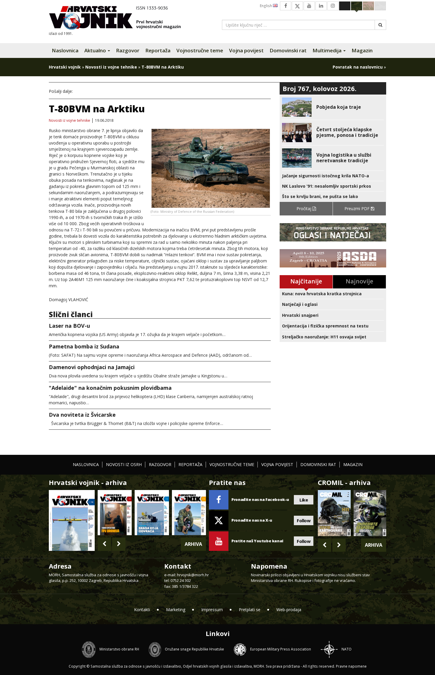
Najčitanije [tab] (306, 281)
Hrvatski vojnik (65, 67)
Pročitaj (304, 208)
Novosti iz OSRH (124, 464)
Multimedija (327, 50)
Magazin (362, 50)
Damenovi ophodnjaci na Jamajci (92, 367)
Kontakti (142, 609)
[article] (333, 107)
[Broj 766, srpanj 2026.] (72, 520)
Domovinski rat (288, 50)
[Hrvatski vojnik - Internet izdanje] (119, 18)
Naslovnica (65, 50)
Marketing (175, 609)
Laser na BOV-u (69, 325)
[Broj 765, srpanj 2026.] (115, 512)
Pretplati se (249, 609)
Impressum (212, 609)
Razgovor (127, 50)
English (266, 5)
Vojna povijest (246, 50)
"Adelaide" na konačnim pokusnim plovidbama (110, 387)
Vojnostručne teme (199, 50)
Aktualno (95, 50)
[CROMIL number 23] (334, 513)
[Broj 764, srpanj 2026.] (152, 512)
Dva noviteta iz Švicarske (82, 414)
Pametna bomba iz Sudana (84, 346)
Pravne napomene (351, 666)
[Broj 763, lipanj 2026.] (189, 512)
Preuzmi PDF (357, 208)
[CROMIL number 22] (370, 513)
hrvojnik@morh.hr (193, 574)
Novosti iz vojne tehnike (111, 67)
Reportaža (157, 50)
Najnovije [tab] (359, 281)
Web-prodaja (288, 609)
